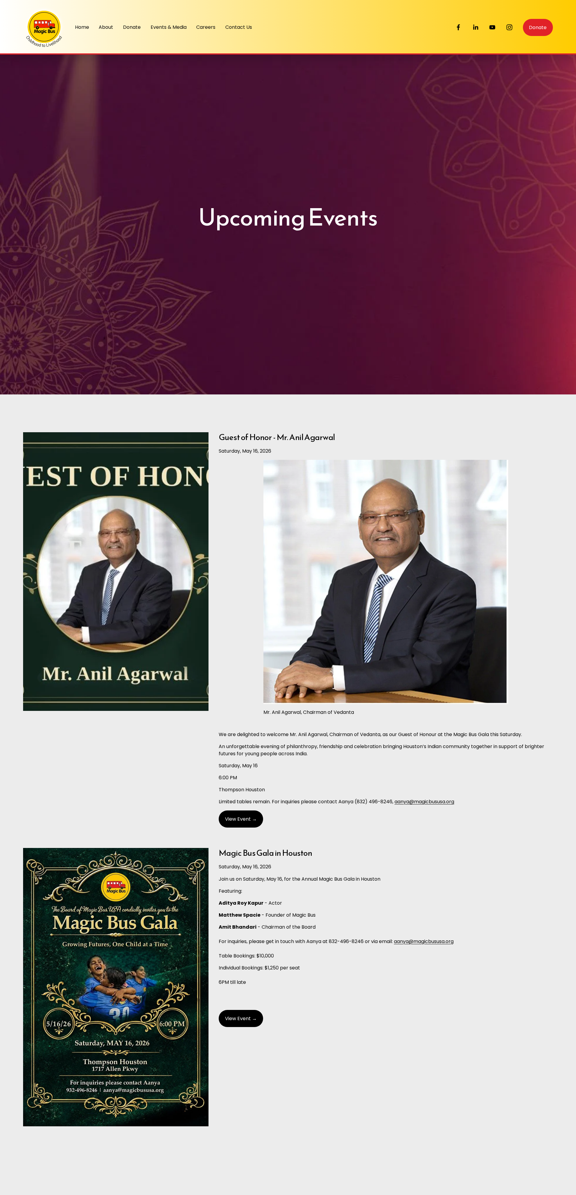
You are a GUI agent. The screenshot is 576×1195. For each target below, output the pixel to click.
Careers (205, 27)
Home (82, 27)
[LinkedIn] (475, 27)
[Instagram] (509, 27)
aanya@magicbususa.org (424, 801)
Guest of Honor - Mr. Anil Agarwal (277, 437)
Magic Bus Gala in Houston (265, 852)
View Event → (241, 819)
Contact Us (238, 27)
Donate (132, 27)
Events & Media (169, 27)
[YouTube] (492, 27)
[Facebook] (458, 27)
